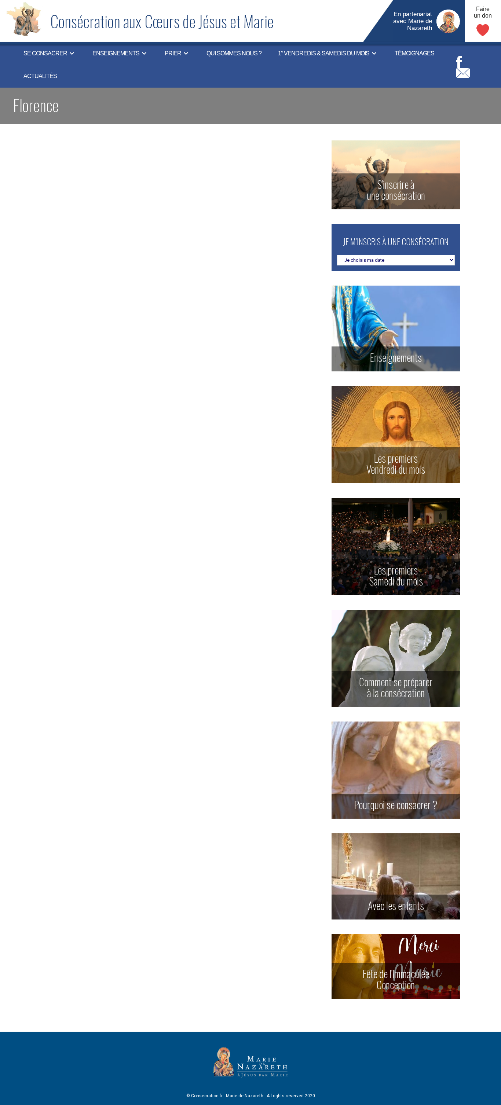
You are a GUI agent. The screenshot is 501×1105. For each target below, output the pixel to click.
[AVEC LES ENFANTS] (396, 876)
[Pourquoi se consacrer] (396, 769)
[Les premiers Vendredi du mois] (396, 434)
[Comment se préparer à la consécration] (396, 658)
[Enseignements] (396, 328)
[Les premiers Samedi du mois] (396, 546)
